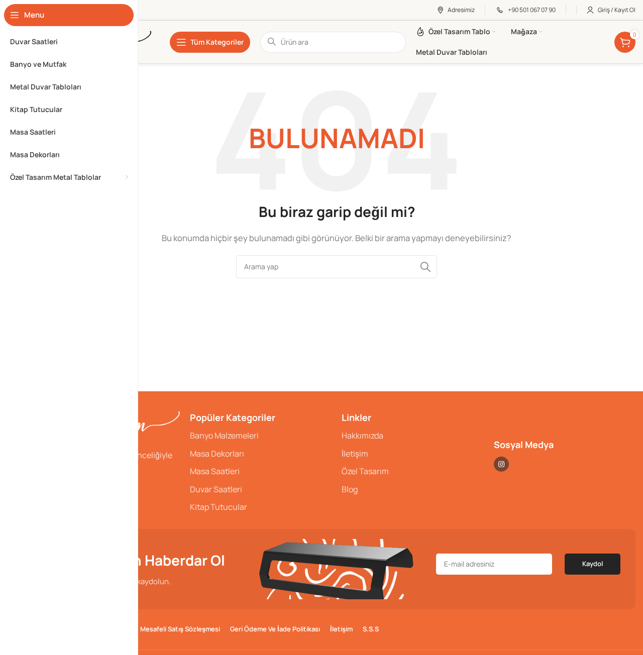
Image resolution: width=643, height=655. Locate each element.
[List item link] (261, 436)
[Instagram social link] (501, 464)
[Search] (425, 266)
